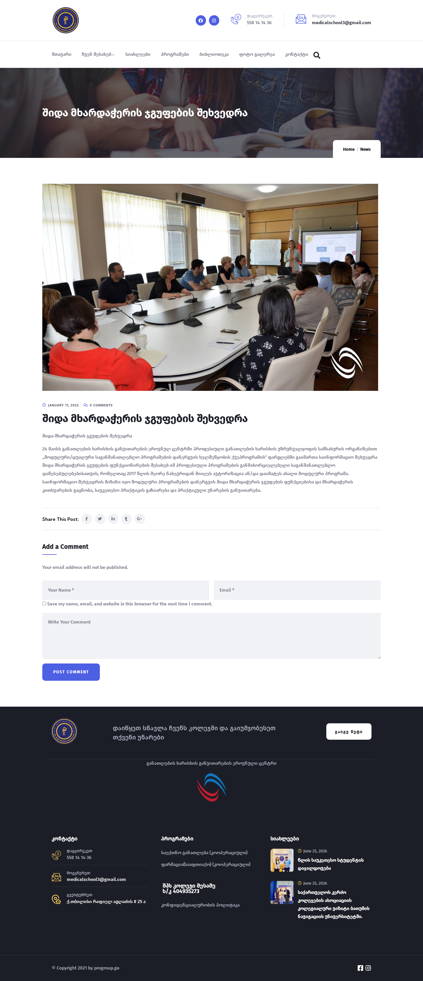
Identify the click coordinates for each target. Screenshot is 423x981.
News (365, 149)
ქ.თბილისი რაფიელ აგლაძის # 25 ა (106, 901)
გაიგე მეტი (349, 731)
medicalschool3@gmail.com (341, 22)
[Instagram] (214, 20)
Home (349, 149)
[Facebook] (201, 20)
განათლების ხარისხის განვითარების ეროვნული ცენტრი (211, 763)
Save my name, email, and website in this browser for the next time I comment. (129, 604)
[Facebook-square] (360, 968)
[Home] (66, 20)
